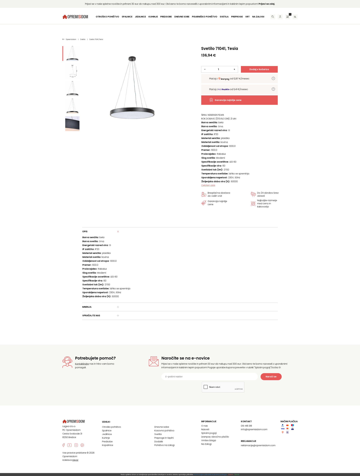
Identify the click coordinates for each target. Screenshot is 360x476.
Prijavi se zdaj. (267, 3)
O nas (204, 425)
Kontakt (246, 421)
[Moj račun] (280, 16)
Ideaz (75, 460)
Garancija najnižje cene (228, 100)
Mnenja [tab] (86, 307)
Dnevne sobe (181, 16)
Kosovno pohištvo (164, 430)
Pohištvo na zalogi (164, 445)
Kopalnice (107, 445)
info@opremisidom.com (254, 429)
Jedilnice (140, 16)
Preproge (237, 16)
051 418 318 (246, 425)
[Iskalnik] (272, 16)
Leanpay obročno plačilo (215, 436)
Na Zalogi (206, 444)
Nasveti (205, 429)
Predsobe (166, 16)
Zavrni (230, 474)
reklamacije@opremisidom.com (258, 445)
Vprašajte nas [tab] (91, 315)
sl (295, 16)
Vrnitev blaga (208, 440)
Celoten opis (208, 185)
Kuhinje (153, 16)
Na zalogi (258, 16)
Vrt (247, 16)
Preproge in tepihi (164, 437)
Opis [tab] (84, 231)
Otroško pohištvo (107, 16)
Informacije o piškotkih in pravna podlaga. (210, 474)
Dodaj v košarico (259, 69)
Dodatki (158, 441)
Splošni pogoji (209, 433)
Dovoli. (237, 474)
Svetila (224, 16)
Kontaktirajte (82, 363)
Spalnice (127, 16)
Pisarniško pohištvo (204, 16)
